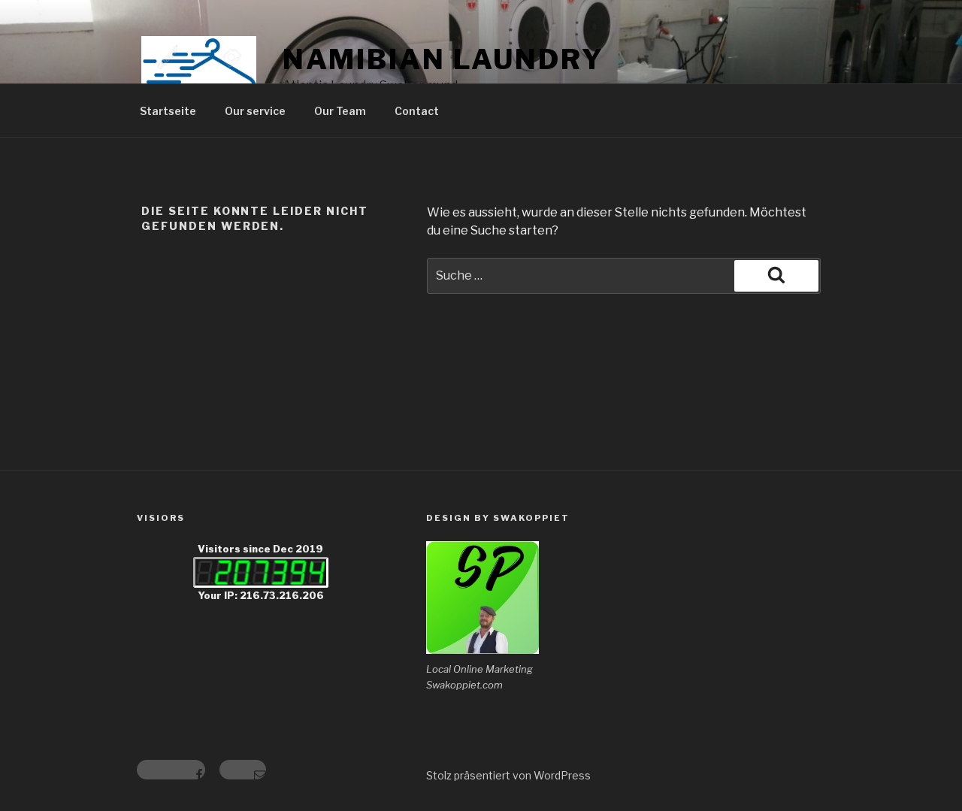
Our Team (340, 110)
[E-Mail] (242, 769)
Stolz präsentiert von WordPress (508, 775)
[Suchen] (776, 276)
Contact (417, 110)
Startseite (168, 110)
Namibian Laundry (443, 59)
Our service (255, 110)
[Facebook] (171, 769)
